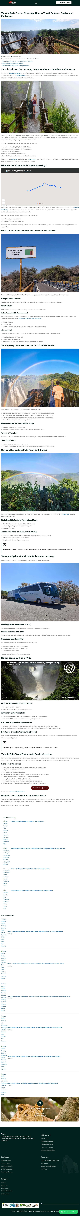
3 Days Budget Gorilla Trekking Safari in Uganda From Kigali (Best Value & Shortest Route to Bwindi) (35, 906)
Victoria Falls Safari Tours (17, 791)
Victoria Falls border (14, 73)
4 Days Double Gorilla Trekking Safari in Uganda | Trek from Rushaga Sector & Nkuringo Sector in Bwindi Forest (38, 939)
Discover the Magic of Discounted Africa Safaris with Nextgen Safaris (30, 838)
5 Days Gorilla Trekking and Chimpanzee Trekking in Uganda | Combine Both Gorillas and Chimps (34, 970)
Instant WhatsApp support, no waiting (12, 63)
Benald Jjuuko (6, 56)
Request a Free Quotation (40, 788)
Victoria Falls (21, 75)
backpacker (14, 159)
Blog (20, 56)
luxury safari (32, 159)
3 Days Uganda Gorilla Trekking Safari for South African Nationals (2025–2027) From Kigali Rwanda (35, 874)
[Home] (12, 3)
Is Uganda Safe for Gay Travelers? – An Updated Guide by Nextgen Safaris (32, 847)
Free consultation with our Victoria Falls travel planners (17, 61)
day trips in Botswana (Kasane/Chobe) (30, 318)
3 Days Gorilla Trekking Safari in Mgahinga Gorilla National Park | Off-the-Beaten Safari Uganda (33, 999)
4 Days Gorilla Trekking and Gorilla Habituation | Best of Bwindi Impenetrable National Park (32, 1026)
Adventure (15, 56)
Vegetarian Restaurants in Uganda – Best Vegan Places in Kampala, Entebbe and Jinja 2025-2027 (38, 830)
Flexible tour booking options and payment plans (15, 65)
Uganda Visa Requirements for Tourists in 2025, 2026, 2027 (27, 821)
